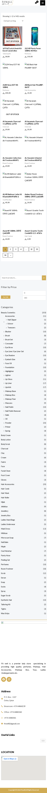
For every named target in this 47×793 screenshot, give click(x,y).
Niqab (3, 547)
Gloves (3, 480)
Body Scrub (5, 444)
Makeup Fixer (10, 399)
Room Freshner (7, 569)
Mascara (8, 403)
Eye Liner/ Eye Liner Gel (14, 351)
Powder (8, 423)
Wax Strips (5, 613)
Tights (3, 609)
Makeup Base (10, 391)
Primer (7, 427)
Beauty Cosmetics (8, 313)
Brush (7, 336)
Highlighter (9, 371)
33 (37, 249)
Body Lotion (6, 440)
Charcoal (4, 449)
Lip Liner (8, 383)
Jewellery (4, 511)
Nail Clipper (12, 320)
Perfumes (5, 564)
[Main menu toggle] (42, 2)
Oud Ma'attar (6, 551)
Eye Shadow (10, 355)
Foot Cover (5, 475)
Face (3, 466)
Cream (3, 458)
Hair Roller (5, 498)
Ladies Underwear (8, 524)
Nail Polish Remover (13, 411)
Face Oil (8, 363)
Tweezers (11, 328)
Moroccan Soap (7, 538)
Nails (7, 415)
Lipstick (8, 387)
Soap (3, 582)
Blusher (8, 332)
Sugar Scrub (5, 595)
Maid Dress (5, 529)
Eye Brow (9, 347)
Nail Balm (4, 542)
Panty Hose (5, 555)
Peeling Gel (5, 560)
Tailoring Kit (5, 604)
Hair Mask (5, 493)
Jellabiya (4, 506)
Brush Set (9, 340)
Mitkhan (4, 533)
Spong (7, 431)
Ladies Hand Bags (8, 520)
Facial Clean (5, 471)
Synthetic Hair (6, 600)
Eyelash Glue (10, 359)
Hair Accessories (7, 484)
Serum (3, 578)
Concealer (9, 344)
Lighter (8, 375)
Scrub (3, 573)
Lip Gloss (8, 379)
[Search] (44, 277)
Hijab (3, 502)
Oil (6, 419)
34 (5, 255)
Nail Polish (9, 407)
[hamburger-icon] (43, 740)
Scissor (10, 324)
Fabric (3, 462)
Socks (3, 587)
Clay (2, 453)
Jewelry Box (5, 515)
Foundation (9, 367)
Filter (5, 297)
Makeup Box (10, 395)
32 (31, 249)
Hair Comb (5, 489)
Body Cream (6, 435)
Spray (3, 591)
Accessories (10, 316)
